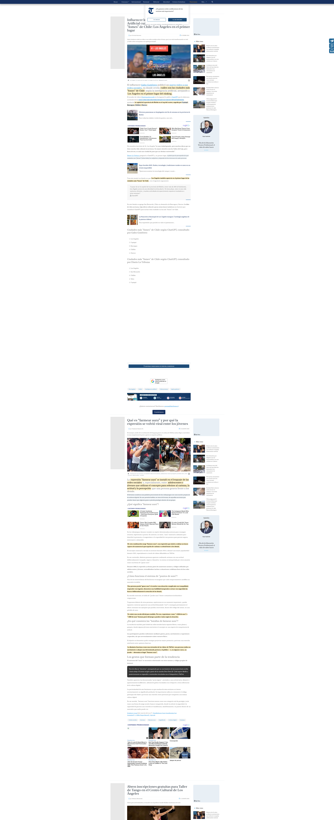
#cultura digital (173, 720)
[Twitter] (159, 398)
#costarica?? (130, 715)
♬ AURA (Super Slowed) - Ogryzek (145, 715)
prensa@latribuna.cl (171, 406)
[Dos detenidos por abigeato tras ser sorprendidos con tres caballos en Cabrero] (199, 58)
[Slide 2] (206, 150)
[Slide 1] (204, 150)
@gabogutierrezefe (148, 97)
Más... (204, 2)
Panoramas (193, 2)
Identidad (166, 2)
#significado (162, 720)
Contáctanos (159, 412)
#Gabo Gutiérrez (175, 389)
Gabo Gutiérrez (149, 84)
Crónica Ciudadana (178, 2)
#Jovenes (142, 720)
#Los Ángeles (132, 389)
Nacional (146, 2)
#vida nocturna (164, 389)
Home (116, 2)
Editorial (156, 2)
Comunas (125, 2)
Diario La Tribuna (133, 155)
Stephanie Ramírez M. (138, 428)
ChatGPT (175, 97)
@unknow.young (132, 713)
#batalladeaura (157, 713)
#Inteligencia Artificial (151, 389)
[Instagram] (171, 398)
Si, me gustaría (177, 19)
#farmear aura (152, 720)
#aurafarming (170, 713)
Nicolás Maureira (136, 35)
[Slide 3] (207, 150)
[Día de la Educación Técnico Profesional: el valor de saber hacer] (206, 126)
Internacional (136, 2)
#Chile (140, 389)
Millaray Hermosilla (137, 794)
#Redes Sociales (133, 720)
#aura (163, 713)
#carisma (182, 720)
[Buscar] (216, 2)
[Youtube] (184, 398)
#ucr (175, 713)
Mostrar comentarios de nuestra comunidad (159, 366)
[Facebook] (146, 398)
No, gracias (156, 19)
